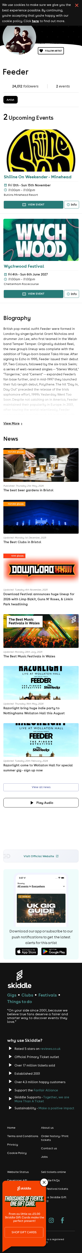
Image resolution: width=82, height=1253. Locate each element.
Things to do (19, 1001)
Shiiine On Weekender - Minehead (37, 176)
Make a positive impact (56, 1108)
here (35, 21)
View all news (41, 787)
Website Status (18, 1172)
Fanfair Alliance (46, 1090)
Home (41, 42)
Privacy (12, 1144)
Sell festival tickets (54, 1189)
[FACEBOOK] (62, 1220)
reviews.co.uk (50, 1049)
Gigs (11, 995)
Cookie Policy (17, 1153)
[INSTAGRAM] (51, 1220)
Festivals (47, 995)
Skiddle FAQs (50, 1180)
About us (47, 1127)
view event (36, 204)
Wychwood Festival (24, 266)
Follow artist (53, 50)
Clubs (27, 995)
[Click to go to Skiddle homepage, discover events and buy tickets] (19, 979)
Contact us (49, 1148)
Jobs (44, 1157)
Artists (54, 42)
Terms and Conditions (22, 1136)
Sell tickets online (53, 1172)
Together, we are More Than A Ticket (42, 1099)
